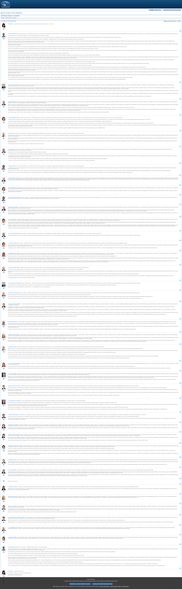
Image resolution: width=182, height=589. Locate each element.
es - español (150, 9)
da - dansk (153, 9)
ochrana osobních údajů (104, 586)
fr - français (160, 9)
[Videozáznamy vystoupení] (4, 29)
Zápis (179, 21)
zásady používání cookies (115, 586)
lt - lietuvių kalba (166, 9)
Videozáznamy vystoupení (171, 21)
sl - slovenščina (177, 9)
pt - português (173, 9)
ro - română (175, 9)
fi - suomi (179, 9)
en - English (158, 9)
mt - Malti (169, 9)
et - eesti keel (156, 9)
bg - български (149, 9)
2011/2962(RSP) (50, 23)
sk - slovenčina (176, 9)
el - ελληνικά (157, 9)
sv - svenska (180, 9)
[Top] (180, 31)
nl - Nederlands (170, 9)
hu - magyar (168, 9)
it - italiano (164, 9)
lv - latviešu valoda (165, 9)
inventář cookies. (125, 586)
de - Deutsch (154, 9)
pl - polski (172, 9)
